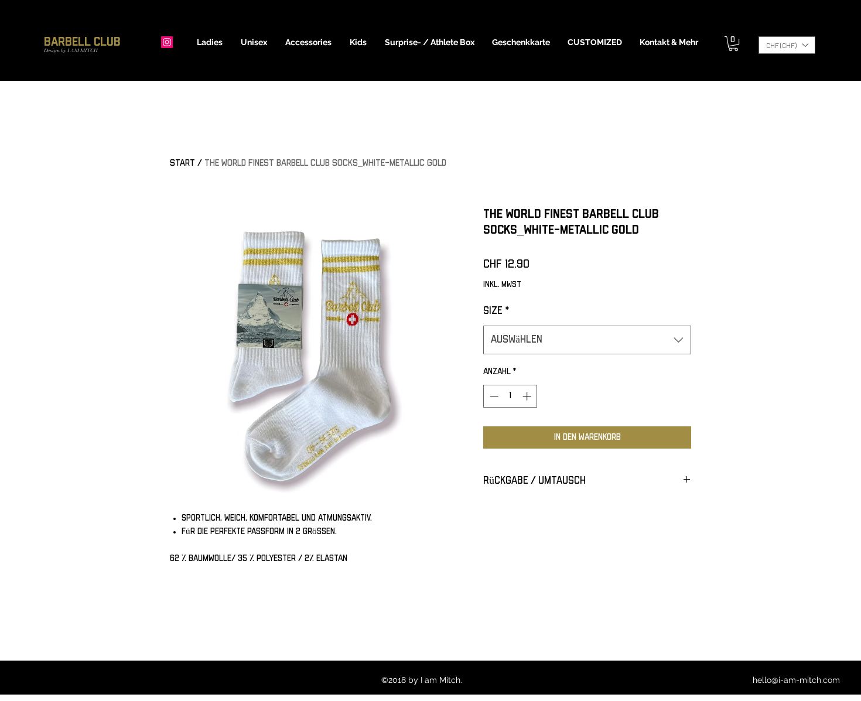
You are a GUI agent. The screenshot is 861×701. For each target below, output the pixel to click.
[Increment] (528, 396)
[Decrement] (493, 396)
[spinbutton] (510, 396)
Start (182, 163)
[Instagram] (167, 42)
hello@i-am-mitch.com (796, 680)
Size (496, 311)
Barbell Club (82, 41)
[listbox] (786, 45)
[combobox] (587, 340)
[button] (210, 42)
